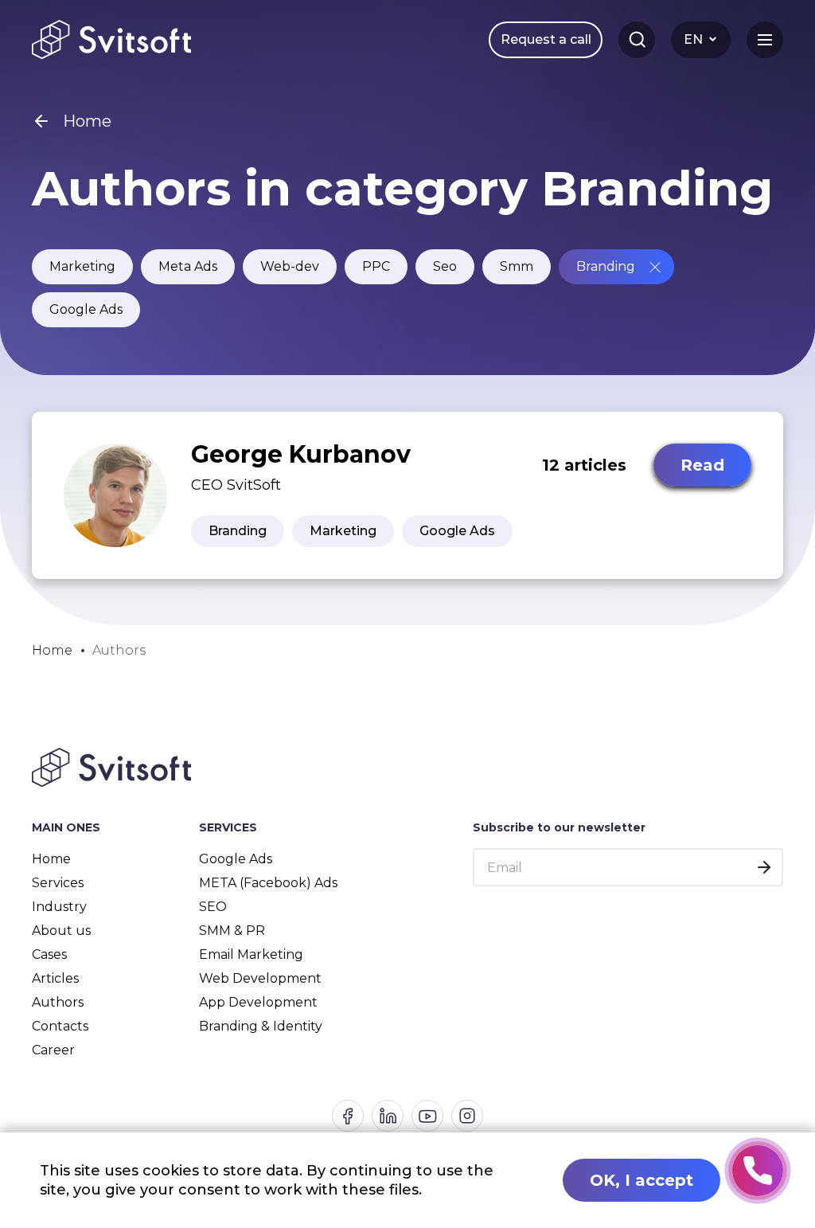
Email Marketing (251, 954)
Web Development (260, 978)
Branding (605, 266)
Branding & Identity (260, 1026)
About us (61, 930)
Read (702, 465)
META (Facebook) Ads (268, 882)
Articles (55, 978)
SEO (213, 906)
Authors (58, 1002)
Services (58, 882)
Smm (516, 266)
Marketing (82, 266)
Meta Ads (187, 266)
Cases (49, 954)
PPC (376, 266)
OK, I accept (641, 1180)
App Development (258, 1002)
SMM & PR (232, 930)
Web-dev (289, 266)
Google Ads (86, 309)
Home (51, 858)
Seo (445, 266)
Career (53, 1050)
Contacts (60, 1026)
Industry (59, 906)
